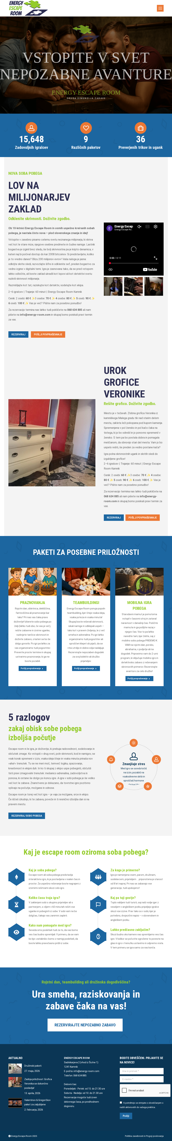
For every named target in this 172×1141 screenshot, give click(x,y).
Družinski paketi (32, 1065)
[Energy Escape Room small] (153, 286)
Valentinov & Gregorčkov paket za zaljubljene (37, 1102)
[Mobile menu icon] (160, 8)
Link (131, 581)
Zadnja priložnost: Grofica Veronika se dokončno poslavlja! (38, 1083)
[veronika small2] (51, 442)
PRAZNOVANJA (32, 602)
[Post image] (15, 1069)
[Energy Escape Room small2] (133, 286)
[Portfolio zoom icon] (32, 581)
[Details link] (41, 581)
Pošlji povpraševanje (24, 581)
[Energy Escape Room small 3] (113, 286)
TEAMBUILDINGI (86, 602)
